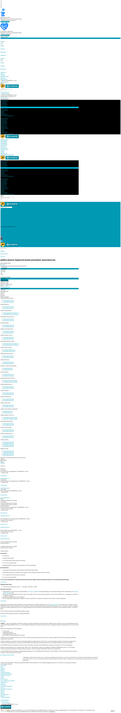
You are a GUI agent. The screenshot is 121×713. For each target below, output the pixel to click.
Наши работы (4, 682)
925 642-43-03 (4, 475)
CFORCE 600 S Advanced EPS (8, 316)
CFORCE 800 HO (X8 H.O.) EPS (8, 341)
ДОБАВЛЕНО (4, 280)
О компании (3, 665)
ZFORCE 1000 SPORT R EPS (7, 329)
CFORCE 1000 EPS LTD (6, 396)
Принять (112, 710)
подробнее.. (52, 711)
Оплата (2, 73)
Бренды (2, 669)
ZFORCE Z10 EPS (5, 448)
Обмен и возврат (5, 76)
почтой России (31, 591)
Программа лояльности (6, 689)
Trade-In (2, 683)
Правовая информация (6, 673)
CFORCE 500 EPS (5, 439)
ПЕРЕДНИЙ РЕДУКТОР (8, 451)
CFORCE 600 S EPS (5, 359)
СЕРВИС (2, 129)
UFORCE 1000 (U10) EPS (7, 347)
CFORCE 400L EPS (5, 304)
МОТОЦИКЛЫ (4, 120)
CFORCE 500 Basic (5, 390)
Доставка (3, 75)
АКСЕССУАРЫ (4, 124)
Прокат (2, 687)
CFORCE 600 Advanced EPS (7, 298)
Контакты (3, 77)
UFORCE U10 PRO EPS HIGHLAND (9, 366)
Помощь (3, 690)
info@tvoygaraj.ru (5, 82)
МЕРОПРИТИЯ (4, 132)
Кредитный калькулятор (6, 686)
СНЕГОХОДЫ (4, 121)
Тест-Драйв (3, 684)
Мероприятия (4, 79)
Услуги (2, 676)
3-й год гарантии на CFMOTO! (8, 680)
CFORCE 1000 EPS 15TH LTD (8, 415)
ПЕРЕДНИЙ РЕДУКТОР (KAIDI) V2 (11, 313)
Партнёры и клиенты (6, 675)
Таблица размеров (5, 697)
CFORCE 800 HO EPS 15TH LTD (8, 378)
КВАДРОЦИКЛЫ (4, 118)
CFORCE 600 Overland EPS (7, 353)
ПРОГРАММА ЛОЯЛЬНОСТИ (7, 133)
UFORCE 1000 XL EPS (6, 403)
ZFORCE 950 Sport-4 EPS (7, 335)
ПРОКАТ (2, 131)
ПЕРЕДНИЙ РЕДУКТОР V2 (9, 350)
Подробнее (3, 582)
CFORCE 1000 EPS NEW (7, 427)
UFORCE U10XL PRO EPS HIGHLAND (10, 409)
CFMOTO (7, 286)
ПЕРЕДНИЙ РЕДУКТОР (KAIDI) (10, 380)
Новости (3, 671)
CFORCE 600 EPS (5, 372)
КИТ (10, 593)
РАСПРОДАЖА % (4, 128)
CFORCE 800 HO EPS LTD (7, 384)
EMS (38, 591)
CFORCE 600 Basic (5, 323)
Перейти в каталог (5, 21)
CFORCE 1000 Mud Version (7, 433)
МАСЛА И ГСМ (4, 126)
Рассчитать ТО (4, 679)
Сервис (2, 678)
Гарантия (3, 695)
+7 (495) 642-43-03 (5, 228)
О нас (2, 666)
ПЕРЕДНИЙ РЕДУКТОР (8, 300)
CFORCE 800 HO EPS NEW (7, 421)
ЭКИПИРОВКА (4, 122)
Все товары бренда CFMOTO (7, 655)
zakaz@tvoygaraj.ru (5, 478)
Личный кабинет (5, 230)
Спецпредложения (5, 672)
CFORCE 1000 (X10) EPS (7, 310)
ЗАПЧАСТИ (3, 125)
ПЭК (8, 593)
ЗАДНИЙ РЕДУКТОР (8, 368)
